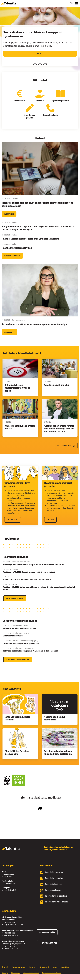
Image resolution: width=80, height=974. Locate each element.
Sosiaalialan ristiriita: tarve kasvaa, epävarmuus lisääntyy (34, 324)
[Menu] (76, 3)
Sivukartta (32, 967)
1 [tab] (34, 64)
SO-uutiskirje (15, 973)
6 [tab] (46, 64)
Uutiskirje (5, 973)
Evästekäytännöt (44, 967)
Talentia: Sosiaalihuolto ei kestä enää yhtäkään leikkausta (31, 239)
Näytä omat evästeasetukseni (51, 973)
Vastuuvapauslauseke (19, 967)
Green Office (65, 967)
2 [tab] (36, 64)
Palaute (55, 967)
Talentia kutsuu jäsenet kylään (17, 248)
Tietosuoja (5, 967)
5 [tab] (44, 64)
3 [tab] (39, 64)
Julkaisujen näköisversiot (31, 973)
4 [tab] (41, 64)
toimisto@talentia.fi (9, 890)
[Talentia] (8, 3)
